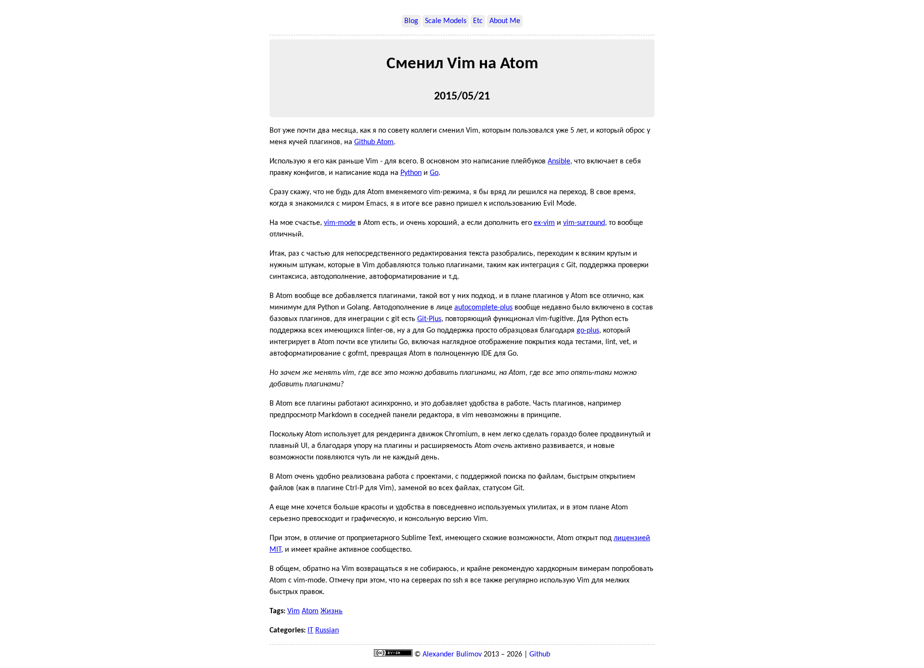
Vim (293, 611)
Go (434, 173)
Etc (478, 21)
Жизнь (332, 611)
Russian (327, 630)
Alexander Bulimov (452, 654)
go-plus (588, 330)
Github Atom (374, 142)
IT (310, 630)
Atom (310, 611)
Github (539, 654)
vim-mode (340, 223)
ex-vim (544, 223)
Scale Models (445, 21)
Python (411, 173)
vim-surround (584, 223)
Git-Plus (429, 319)
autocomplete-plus (483, 307)
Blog (411, 21)
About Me (504, 21)
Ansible (559, 161)
